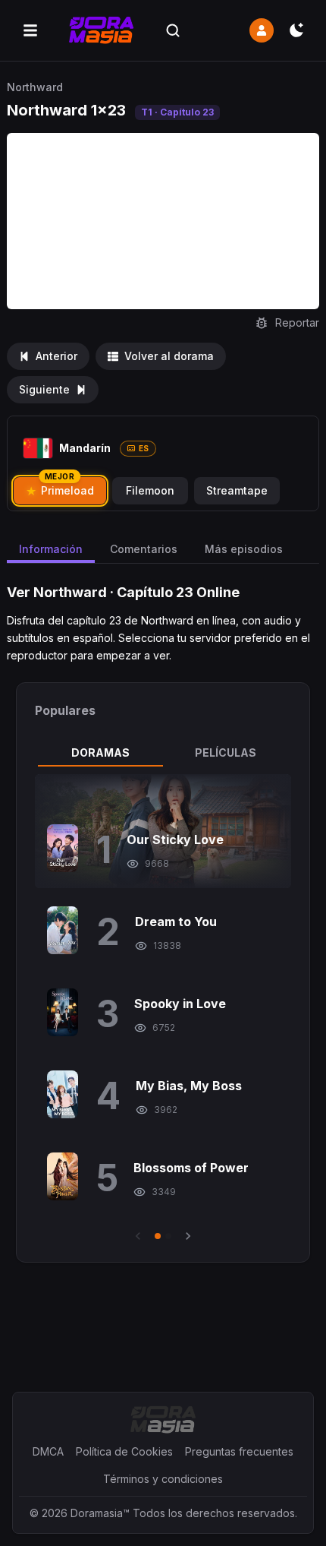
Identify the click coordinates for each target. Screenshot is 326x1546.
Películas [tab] (225, 752)
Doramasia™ (100, 1512)
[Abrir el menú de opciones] (30, 30)
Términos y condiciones (163, 1478)
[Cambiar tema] (296, 30)
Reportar (297, 322)
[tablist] (163, 753)
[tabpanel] (163, 1009)
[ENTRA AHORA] (261, 30)
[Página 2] (168, 1236)
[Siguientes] (188, 1236)
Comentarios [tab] (143, 548)
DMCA (48, 1451)
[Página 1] (158, 1236)
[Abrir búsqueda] (173, 30)
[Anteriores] (138, 1236)
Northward (35, 87)
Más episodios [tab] (244, 548)
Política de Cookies (124, 1451)
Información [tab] (51, 548)
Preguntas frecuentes (239, 1451)
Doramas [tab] (100, 752)
